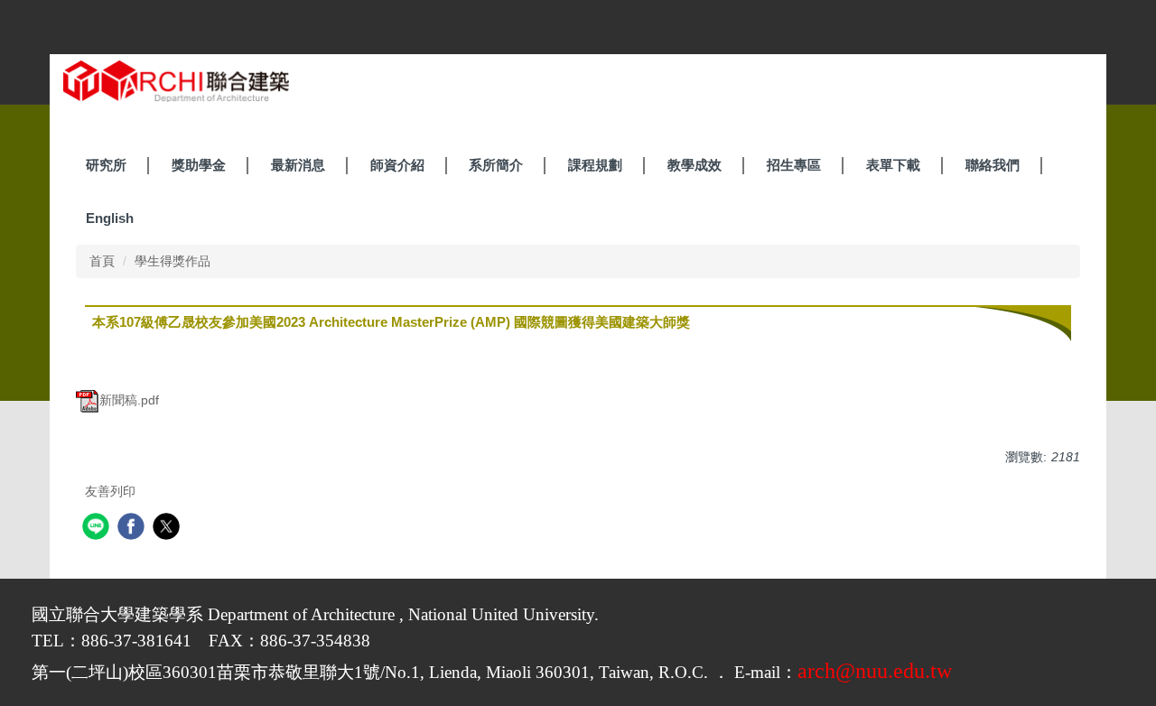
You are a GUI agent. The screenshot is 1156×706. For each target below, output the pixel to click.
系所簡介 (496, 164)
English (110, 218)
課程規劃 (595, 164)
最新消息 (298, 164)
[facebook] (133, 528)
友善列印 (110, 491)
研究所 (106, 164)
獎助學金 (199, 164)
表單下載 (893, 164)
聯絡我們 (992, 164)
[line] (98, 528)
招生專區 (794, 164)
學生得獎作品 (172, 261)
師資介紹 (397, 164)
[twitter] (168, 528)
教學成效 (694, 164)
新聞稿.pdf (129, 400)
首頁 (102, 261)
